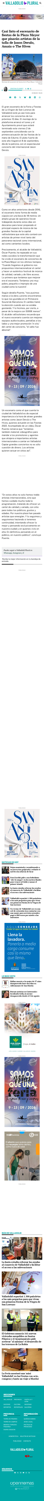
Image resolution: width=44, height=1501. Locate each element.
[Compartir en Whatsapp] (39, 97)
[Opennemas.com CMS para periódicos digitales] (22, 1486)
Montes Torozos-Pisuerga (10, 1426)
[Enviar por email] (10, 97)
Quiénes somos (30, 1419)
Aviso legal (28, 1422)
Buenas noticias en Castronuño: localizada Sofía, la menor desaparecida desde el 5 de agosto (24, 993)
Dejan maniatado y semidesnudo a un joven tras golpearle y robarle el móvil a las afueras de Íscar (25, 869)
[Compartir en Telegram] (29, 97)
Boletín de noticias (27, 1436)
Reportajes (18, 1407)
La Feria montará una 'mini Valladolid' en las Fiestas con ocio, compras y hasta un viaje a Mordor (20, 1376)
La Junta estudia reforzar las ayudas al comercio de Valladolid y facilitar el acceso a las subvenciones (25, 890)
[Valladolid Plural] (22, 3)
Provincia (18, 1399)
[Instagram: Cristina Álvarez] (30, 89)
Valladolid (8, 1399)
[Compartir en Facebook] (15, 97)
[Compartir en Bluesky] (25, 97)
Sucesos (7, 1404)
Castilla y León (28, 1400)
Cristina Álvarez (17, 88)
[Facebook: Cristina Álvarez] (28, 89)
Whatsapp (8, 553)
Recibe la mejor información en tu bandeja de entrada (21, 560)
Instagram (17, 553)
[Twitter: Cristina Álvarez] (26, 89)
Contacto (27, 1441)
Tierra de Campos (10, 1422)
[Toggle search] (40, 3)
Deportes (7, 1407)
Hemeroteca (13, 1436)
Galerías (27, 1407)
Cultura (17, 1404)
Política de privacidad (28, 1426)
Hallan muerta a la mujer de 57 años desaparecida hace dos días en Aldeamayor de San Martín (25, 983)
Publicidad (17, 1441)
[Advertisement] (22, 473)
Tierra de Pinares (10, 1419)
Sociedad (28, 1404)
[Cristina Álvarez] (5, 89)
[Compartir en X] (20, 97)
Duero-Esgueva (9, 1429)
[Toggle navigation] (4, 3)
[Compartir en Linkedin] (34, 97)
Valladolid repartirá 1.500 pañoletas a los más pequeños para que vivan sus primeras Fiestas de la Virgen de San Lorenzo (25, 901)
